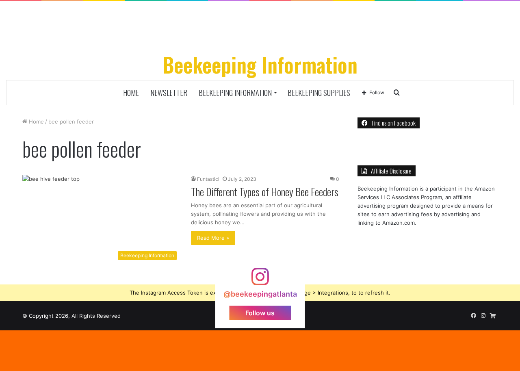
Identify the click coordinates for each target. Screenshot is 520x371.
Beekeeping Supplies (319, 92)
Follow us (260, 312)
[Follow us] (260, 280)
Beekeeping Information (235, 92)
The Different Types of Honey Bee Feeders (264, 192)
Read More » (213, 237)
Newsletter (168, 92)
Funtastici (208, 179)
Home (131, 92)
